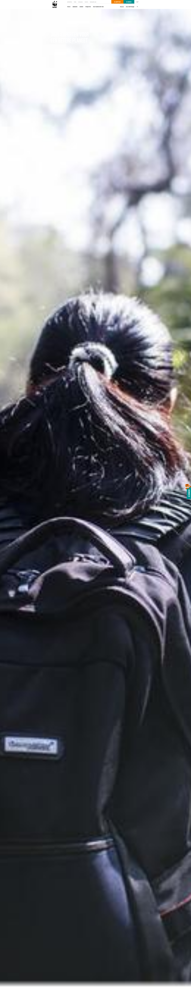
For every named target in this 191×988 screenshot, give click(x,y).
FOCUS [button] (68, 6)
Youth (86, 2)
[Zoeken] (137, 7)
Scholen (80, 2)
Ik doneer (128, 2)
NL (137, 2)
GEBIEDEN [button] (75, 6)
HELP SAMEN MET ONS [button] (98, 6)
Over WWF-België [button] (130, 6)
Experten (69, 2)
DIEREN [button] (81, 6)
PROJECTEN (88, 6)
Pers (75, 2)
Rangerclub (93, 2)
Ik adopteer (117, 2)
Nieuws (122, 6)
